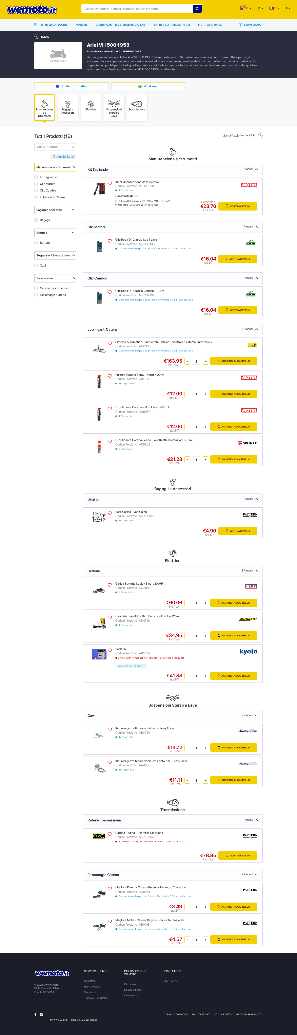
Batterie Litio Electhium (172, 24)
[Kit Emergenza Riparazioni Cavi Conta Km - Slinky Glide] (99, 767)
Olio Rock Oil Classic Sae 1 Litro (136, 239)
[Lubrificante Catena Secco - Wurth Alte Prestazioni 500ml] (99, 447)
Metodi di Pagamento (248, 1014)
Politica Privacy (201, 1014)
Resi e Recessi (92, 986)
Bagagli (45, 220)
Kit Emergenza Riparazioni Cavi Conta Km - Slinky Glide (151, 761)
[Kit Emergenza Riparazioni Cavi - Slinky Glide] (99, 735)
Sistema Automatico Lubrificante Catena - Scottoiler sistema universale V (164, 342)
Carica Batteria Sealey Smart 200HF (139, 583)
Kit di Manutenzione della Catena (137, 182)
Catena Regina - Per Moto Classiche (139, 833)
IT (275, 8)
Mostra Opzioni (239, 206)
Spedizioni (90, 992)
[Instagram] (41, 1014)
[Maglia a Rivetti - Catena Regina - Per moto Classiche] (99, 894)
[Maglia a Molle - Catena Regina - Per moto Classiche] (99, 927)
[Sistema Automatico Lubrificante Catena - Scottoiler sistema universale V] (99, 348)
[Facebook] (35, 1014)
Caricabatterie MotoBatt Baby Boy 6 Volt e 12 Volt (147, 616)
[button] (248, 8)
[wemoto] (52, 973)
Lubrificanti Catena (52, 197)
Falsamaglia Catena (53, 295)
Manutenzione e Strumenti (53, 167)
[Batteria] (99, 654)
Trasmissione (44, 278)
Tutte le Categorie (53, 24)
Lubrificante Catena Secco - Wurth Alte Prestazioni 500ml (154, 440)
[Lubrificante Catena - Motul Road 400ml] (99, 414)
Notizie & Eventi (133, 989)
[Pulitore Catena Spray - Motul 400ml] (99, 381)
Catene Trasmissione (54, 288)
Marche (81, 24)
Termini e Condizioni (176, 1014)
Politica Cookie (224, 1014)
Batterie (45, 242)
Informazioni (131, 995)
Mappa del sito (59, 1020)
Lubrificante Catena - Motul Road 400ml (142, 407)
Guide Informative (74, 86)
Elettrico (41, 233)
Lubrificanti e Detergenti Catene (120, 24)
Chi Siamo (130, 984)
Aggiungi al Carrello (235, 361)
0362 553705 (171, 980)
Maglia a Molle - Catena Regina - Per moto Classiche (149, 920)
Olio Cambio (48, 190)
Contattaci (90, 980)
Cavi (43, 265)
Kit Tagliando (48, 177)
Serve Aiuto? (253, 24)
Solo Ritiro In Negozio (129, 666)
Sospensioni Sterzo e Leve (53, 255)
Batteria (120, 649)
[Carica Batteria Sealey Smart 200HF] (99, 590)
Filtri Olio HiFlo (210, 24)
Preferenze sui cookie (84, 1020)
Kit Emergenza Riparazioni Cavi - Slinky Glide (144, 728)
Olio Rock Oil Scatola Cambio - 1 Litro (139, 291)
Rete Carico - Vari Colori (131, 512)
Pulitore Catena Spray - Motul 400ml (139, 375)
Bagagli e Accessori (49, 210)
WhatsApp (151, 86)
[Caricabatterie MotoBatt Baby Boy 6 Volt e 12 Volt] (99, 623)
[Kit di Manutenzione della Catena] (99, 188)
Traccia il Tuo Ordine (96, 997)
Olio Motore (47, 184)
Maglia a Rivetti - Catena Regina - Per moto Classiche (150, 887)
